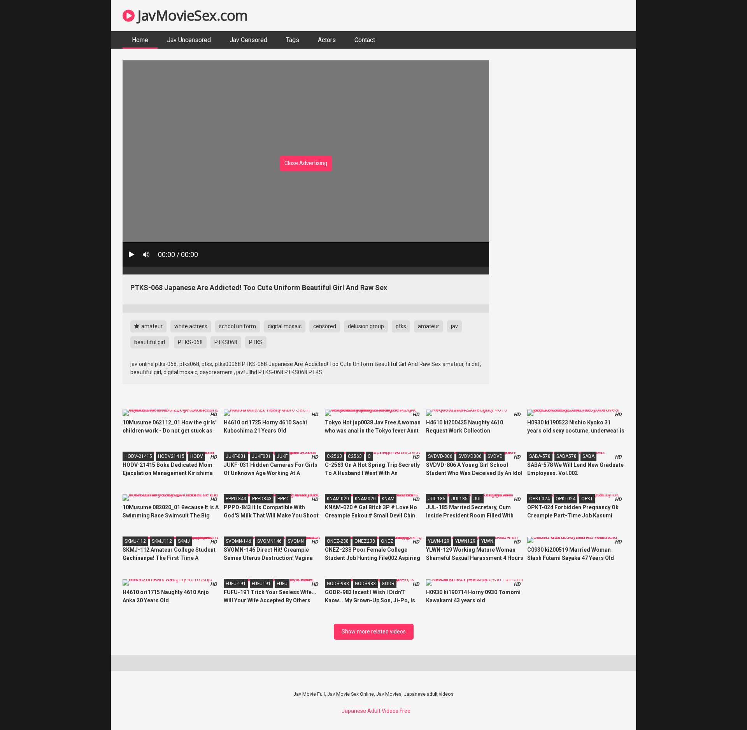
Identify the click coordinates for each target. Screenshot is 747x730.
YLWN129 (465, 541)
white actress (190, 326)
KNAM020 (365, 498)
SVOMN (296, 541)
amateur (151, 326)
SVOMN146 (269, 541)
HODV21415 (171, 456)
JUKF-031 (236, 456)
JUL (477, 498)
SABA (588, 456)
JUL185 (459, 498)
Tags (292, 40)
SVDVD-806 (440, 456)
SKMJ (184, 541)
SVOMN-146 (238, 541)
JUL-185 (436, 498)
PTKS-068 (190, 342)
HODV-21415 (138, 456)
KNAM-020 (338, 498)
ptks (401, 326)
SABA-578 (540, 456)
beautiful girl (149, 342)
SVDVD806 (470, 456)
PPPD (283, 498)
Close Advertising (305, 163)
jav (454, 326)
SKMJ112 (162, 541)
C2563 (355, 456)
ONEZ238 (364, 541)
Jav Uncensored (189, 40)
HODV (196, 456)
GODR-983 (338, 583)
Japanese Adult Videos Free (376, 711)
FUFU (282, 583)
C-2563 (334, 456)
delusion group (366, 326)
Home (140, 40)
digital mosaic (285, 326)
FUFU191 (261, 583)
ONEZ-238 (338, 541)
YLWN (487, 541)
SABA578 (566, 456)
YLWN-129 (438, 541)
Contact (364, 40)
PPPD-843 (236, 498)
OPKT (587, 498)
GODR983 (365, 583)
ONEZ (387, 541)
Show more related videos (374, 631)
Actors (327, 40)
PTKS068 (225, 342)
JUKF (282, 456)
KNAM (388, 498)
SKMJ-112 (135, 541)
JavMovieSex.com (191, 15)
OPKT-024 (539, 498)
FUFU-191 (236, 583)
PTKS (256, 342)
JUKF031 (261, 456)
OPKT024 (565, 498)
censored (324, 326)
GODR (388, 583)
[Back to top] (720, 706)
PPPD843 (262, 498)
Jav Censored (248, 40)
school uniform (237, 326)
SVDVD (495, 456)
